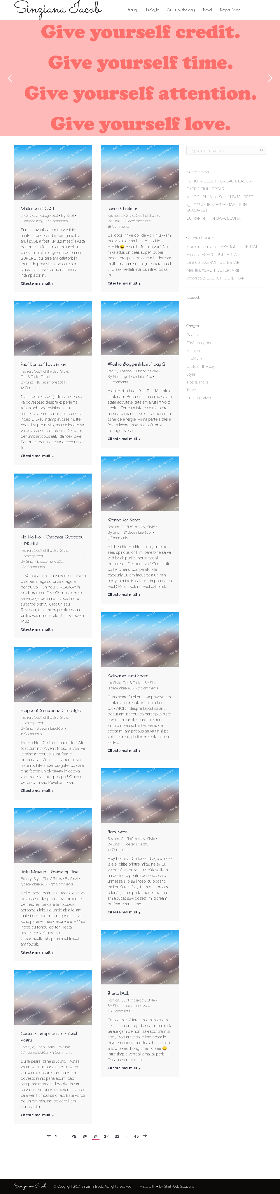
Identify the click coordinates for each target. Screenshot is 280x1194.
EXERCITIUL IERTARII (206, 189)
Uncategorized (47, 215)
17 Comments (118, 850)
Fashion (113, 215)
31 (95, 1135)
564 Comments (33, 567)
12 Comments (31, 388)
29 (74, 1135)
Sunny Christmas (123, 208)
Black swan (118, 831)
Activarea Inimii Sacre (128, 675)
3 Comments (62, 1052)
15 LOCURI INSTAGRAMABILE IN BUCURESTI (216, 207)
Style (64, 371)
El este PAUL (118, 993)
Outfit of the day (148, 215)
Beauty (113, 371)
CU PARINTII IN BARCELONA (213, 218)
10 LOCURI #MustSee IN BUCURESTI (220, 196)
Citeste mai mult (36, 283)
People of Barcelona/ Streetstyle (50, 710)
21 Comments (57, 221)
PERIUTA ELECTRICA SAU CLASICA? (219, 181)
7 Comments (148, 688)
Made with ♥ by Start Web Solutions (167, 1186)
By (67, 215)
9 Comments (118, 382)
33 (117, 1135)
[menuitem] (133, 9)
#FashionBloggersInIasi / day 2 (136, 363)
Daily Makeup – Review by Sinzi (49, 871)
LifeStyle (27, 215)
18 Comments (118, 226)
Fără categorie (199, 342)
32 (106, 1135)
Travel (45, 377)
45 (136, 1135)
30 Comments (62, 884)
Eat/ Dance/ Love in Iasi (43, 364)
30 (84, 1135)
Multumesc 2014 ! (37, 208)
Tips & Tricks (30, 377)
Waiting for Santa (124, 519)
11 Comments (31, 734)
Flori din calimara (201, 246)
